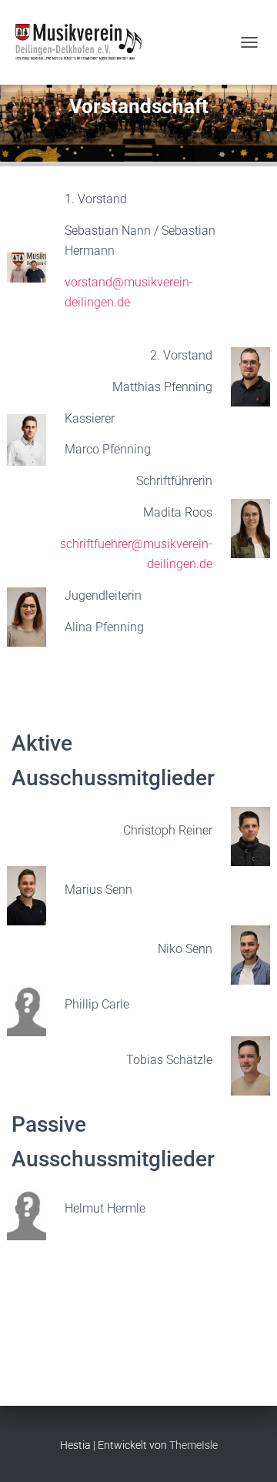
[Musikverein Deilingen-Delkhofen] (83, 42)
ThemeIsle (193, 1445)
